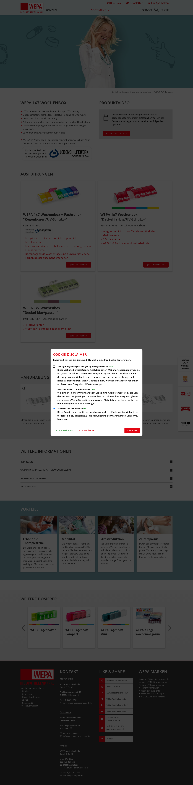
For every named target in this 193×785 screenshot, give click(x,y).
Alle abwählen (86, 430)
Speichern (132, 430)
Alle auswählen (64, 430)
